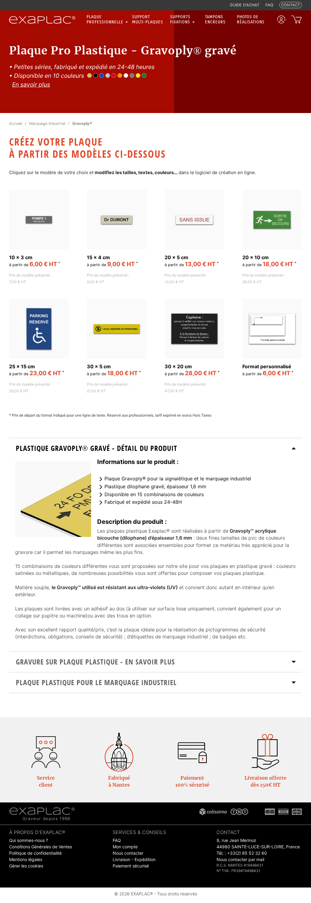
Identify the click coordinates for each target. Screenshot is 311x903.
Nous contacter (128, 853)
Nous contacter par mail (240, 859)
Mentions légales (25, 859)
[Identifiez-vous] (281, 19)
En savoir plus (31, 84)
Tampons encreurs (215, 19)
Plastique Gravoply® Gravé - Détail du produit (96, 448)
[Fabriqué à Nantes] (119, 752)
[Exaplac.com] (42, 811)
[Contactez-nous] (46, 752)
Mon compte (125, 846)
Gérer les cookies (26, 865)
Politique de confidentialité (35, 853)
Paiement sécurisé (131, 865)
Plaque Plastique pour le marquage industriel (96, 682)
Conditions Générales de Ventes (40, 846)
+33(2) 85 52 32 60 (247, 853)
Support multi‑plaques (147, 19)
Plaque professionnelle (106, 19)
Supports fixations (180, 19)
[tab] (155, 448)
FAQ (117, 840)
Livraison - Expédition (134, 859)
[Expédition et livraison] (265, 752)
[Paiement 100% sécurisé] (192, 752)
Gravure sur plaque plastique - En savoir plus (95, 662)
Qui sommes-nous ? (28, 840)
